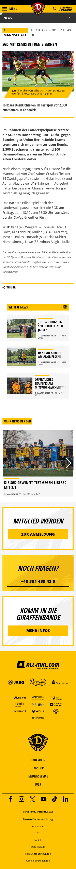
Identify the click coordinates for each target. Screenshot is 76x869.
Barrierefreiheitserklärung (38, 819)
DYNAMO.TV (38, 760)
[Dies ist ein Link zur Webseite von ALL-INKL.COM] (38, 665)
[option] (38, 463)
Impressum (38, 826)
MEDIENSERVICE (38, 776)
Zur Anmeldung (38, 534)
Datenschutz (38, 847)
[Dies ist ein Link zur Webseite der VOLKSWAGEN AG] (56, 711)
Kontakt (38, 840)
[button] (55, 9)
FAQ (38, 833)
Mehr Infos (38, 630)
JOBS (38, 784)
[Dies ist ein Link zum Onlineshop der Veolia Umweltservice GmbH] (38, 711)
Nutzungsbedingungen (38, 853)
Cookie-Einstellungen (38, 860)
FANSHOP (38, 768)
